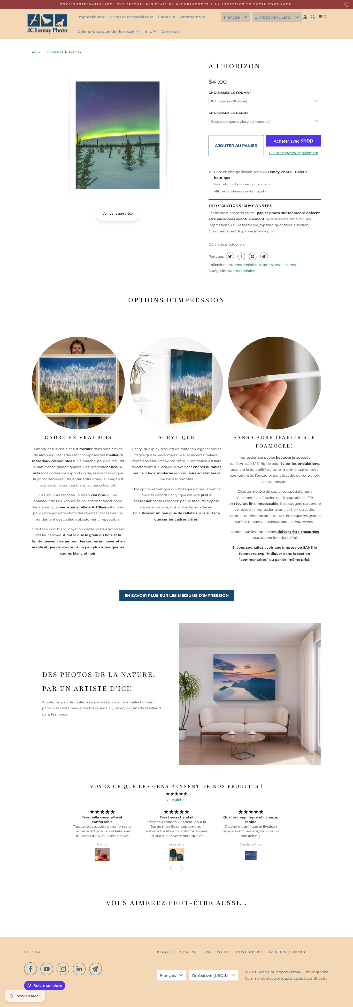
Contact (189, 952)
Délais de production (226, 244)
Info (149, 31)
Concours (171, 31)
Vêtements (191, 16)
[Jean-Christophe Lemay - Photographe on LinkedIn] (80, 968)
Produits (54, 52)
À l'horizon (234, 66)
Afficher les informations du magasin (240, 191)
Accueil (37, 52)
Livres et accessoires (130, 16)
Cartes (164, 16)
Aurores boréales (243, 265)
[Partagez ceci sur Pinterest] (252, 256)
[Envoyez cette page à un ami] (263, 256)
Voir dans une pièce (118, 213)
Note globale (177, 800)
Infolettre (249, 952)
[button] (172, 868)
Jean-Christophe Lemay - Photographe (293, 972)
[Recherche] (313, 16)
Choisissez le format (230, 93)
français (232, 17)
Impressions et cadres (277, 265)
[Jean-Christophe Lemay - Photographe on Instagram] (64, 968)
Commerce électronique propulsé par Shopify (286, 978)
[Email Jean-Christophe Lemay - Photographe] (97, 968)
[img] (176, 794)
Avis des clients (286, 952)
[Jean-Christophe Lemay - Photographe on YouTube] (48, 968)
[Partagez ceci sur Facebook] (240, 256)
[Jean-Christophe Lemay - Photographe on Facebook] (32, 968)
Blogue (165, 952)
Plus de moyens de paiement (293, 153)
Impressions (90, 16)
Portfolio (217, 952)
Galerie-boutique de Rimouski (107, 31)
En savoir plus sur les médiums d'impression (177, 595)
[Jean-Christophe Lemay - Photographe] (47, 24)
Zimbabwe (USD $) (274, 17)
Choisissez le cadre (229, 113)
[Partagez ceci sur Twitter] (229, 256)
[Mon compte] (305, 16)
